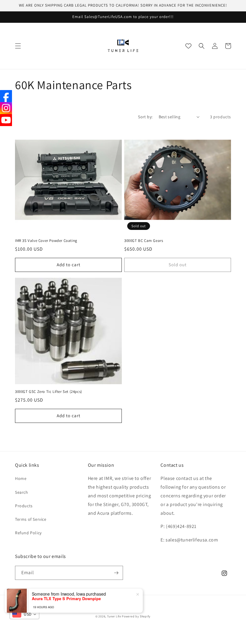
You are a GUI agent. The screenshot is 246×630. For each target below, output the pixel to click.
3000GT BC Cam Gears (143, 240)
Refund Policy (28, 532)
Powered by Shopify (136, 616)
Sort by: (145, 116)
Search (21, 492)
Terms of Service (30, 519)
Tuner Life (114, 616)
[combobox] (24, 614)
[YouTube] (6, 120)
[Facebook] (6, 96)
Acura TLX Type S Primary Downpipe (66, 590)
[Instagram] (6, 108)
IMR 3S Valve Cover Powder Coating (46, 240)
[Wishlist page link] (188, 46)
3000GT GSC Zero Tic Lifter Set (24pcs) (48, 391)
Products (24, 505)
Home (20, 478)
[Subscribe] (116, 573)
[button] (18, 46)
